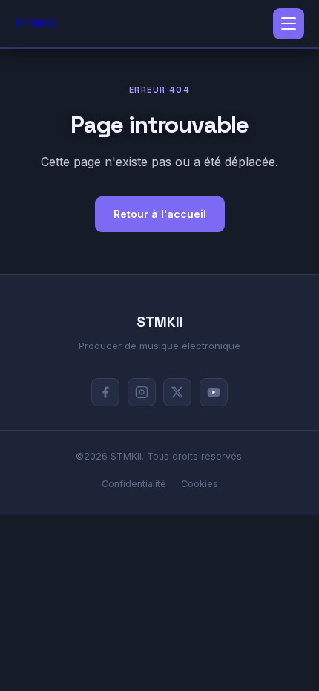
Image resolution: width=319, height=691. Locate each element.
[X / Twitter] (177, 392)
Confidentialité (134, 483)
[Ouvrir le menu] (288, 23)
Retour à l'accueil (160, 214)
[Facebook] (105, 392)
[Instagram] (142, 392)
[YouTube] (214, 392)
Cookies (199, 483)
